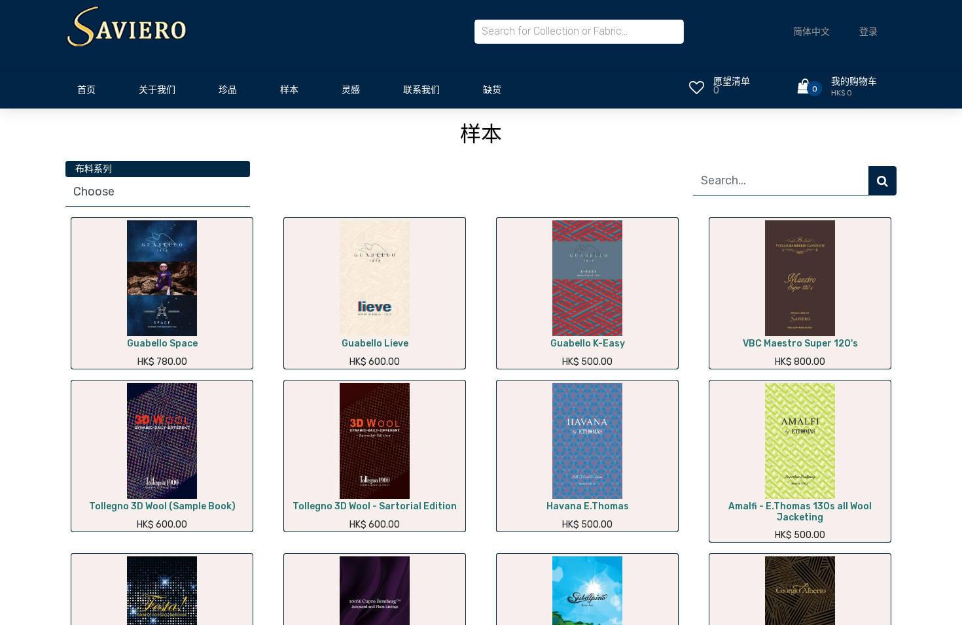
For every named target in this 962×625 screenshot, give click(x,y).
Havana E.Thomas (587, 506)
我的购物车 (854, 81)
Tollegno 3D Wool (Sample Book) (162, 506)
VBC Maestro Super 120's (800, 343)
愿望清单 (731, 81)
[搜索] (882, 180)
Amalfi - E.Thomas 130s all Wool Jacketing (800, 512)
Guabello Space (162, 343)
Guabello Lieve (375, 343)
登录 (868, 31)
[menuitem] (86, 93)
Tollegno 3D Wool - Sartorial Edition (375, 506)
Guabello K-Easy (587, 343)
